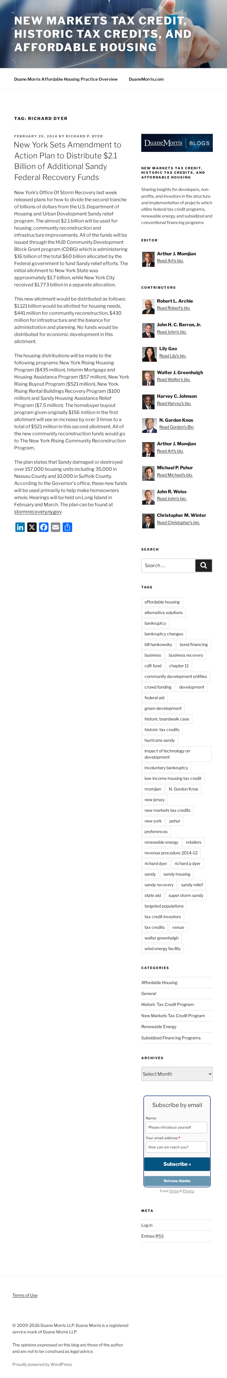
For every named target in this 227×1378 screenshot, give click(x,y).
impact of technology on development (167, 753)
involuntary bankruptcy (166, 767)
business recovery (186, 655)
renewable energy (161, 842)
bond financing (194, 644)
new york (153, 820)
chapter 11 (179, 665)
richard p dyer (187, 863)
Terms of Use (25, 1295)
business (153, 655)
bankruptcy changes (164, 633)
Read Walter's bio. (173, 379)
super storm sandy (185, 895)
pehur (174, 820)
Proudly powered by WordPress (42, 1364)
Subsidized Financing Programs (171, 1037)
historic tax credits (162, 729)
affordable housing (162, 601)
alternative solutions (164, 612)
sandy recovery (159, 884)
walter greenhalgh (162, 937)
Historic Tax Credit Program (167, 1004)
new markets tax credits (167, 810)
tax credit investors (163, 916)
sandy (150, 874)
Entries (152, 1236)
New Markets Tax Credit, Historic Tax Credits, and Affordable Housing (103, 34)
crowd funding (158, 686)
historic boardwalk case (167, 718)
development (191, 686)
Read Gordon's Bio (176, 426)
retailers (193, 842)
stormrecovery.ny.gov (37, 511)
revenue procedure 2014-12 (171, 852)
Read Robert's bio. (173, 307)
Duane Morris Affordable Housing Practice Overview (66, 79)
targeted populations (164, 905)
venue (178, 927)
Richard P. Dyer (84, 136)
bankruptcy (155, 623)
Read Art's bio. (170, 260)
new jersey (155, 799)
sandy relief (192, 884)
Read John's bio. (172, 331)
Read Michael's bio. (175, 474)
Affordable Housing (159, 982)
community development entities (176, 676)
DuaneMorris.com (146, 79)
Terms (174, 1191)
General (148, 993)
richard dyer (156, 863)
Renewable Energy (158, 1026)
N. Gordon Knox (183, 788)
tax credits (155, 927)
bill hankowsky (158, 644)
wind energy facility (163, 948)
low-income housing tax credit (173, 778)
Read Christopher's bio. (178, 522)
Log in (147, 1225)
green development (163, 708)
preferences (156, 831)
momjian (153, 788)
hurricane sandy (160, 740)
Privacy (188, 1191)
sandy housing (176, 874)
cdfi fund (153, 665)
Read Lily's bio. (172, 355)
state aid (153, 895)
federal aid (154, 697)
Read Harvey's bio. (174, 403)
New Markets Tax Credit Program (173, 1015)
